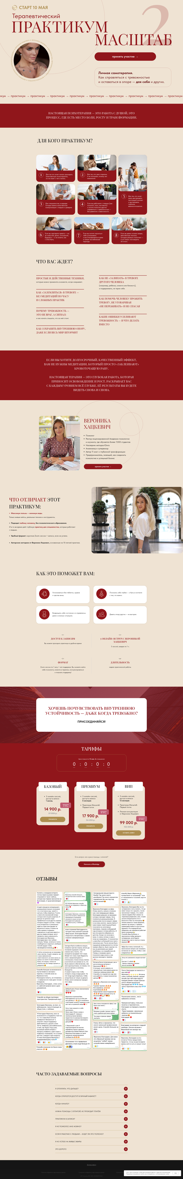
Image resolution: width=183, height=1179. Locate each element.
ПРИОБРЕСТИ (90, 826)
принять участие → (125, 56)
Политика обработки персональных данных (53, 1172)
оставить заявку (129, 833)
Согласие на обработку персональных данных (91, 1172)
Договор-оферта (91, 1164)
